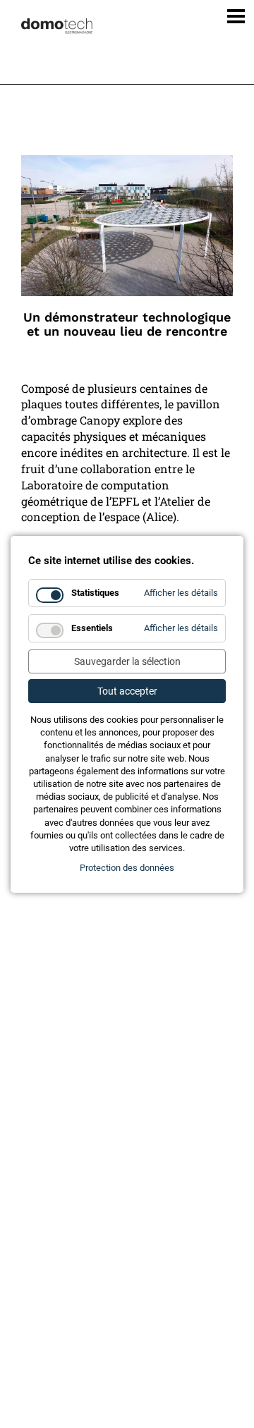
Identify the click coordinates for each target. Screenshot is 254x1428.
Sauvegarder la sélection (127, 661)
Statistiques (95, 592)
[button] (231, 13)
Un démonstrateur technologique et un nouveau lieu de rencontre (127, 324)
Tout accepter (127, 691)
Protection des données (127, 867)
